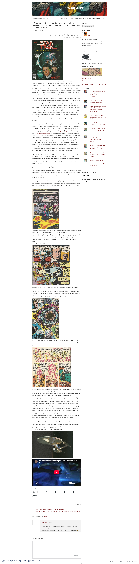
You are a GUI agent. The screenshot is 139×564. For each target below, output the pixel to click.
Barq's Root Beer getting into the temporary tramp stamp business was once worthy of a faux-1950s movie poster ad (97, 162)
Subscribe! (86, 49)
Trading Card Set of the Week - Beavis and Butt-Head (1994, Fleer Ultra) (98, 117)
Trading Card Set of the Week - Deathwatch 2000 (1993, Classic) (97, 123)
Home (63, 18)
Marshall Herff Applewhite (66, 132)
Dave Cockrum (55, 34)
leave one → (46, 516)
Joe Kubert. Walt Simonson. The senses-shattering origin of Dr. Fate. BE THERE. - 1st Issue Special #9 (98, 146)
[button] (47, 60)
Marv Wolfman (56, 35)
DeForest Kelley (62, 34)
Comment (75, 555)
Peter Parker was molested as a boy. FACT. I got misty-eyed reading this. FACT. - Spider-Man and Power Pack (98, 93)
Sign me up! (86, 57)
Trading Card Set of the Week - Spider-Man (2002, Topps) (97, 101)
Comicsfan (44, 522)
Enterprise (67, 34)
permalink (49, 522)
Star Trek (79, 504)
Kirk (71, 34)
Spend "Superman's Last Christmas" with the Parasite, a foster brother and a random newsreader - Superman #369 (98, 108)
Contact (68, 18)
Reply (77, 533)
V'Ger (73, 37)
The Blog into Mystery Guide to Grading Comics (87, 18)
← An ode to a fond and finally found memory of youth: (48, 509)
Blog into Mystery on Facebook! (94, 84)
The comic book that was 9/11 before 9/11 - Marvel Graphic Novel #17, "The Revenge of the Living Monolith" (98, 138)
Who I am (104, 18)
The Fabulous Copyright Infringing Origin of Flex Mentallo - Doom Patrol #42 (98, 130)
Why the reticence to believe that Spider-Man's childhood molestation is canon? (98, 154)
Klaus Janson (74, 34)
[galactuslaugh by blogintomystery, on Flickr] (92, 75)
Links (72, 18)
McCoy (72, 35)
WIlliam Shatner (78, 37)
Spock (75, 35)
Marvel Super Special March (64, 35)
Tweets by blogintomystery (86, 80)
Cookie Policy (28, 561)
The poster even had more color (43, 133)
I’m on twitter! (87, 78)
